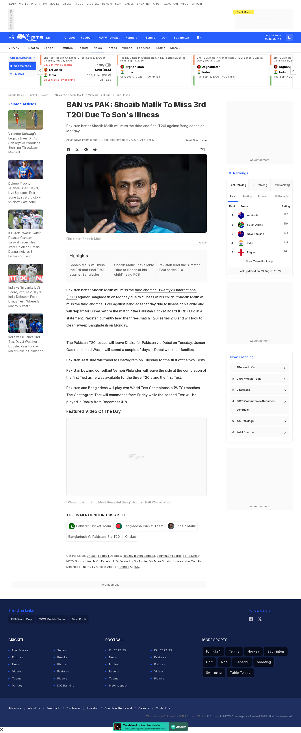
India (250, 243)
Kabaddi (242, 662)
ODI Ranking (259, 185)
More (174, 48)
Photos (112, 48)
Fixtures (67, 48)
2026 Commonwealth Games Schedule (255, 405)
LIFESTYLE (92, 3)
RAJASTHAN (170, 3)
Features (144, 48)
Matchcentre (118, 685)
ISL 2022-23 (117, 650)
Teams (160, 48)
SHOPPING (143, 3)
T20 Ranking (281, 185)
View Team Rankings (259, 261)
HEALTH (107, 3)
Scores (33, 48)
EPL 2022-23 (163, 650)
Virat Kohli (243, 390)
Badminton (181, 37)
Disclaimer (73, 708)
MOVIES (54, 3)
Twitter (143, 561)
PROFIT (35, 3)
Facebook (108, 561)
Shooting (264, 662)
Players (62, 678)
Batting (247, 196)
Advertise (14, 708)
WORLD (23, 3)
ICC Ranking (65, 685)
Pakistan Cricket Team (93, 526)
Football (86, 37)
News (98, 48)
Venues (17, 685)
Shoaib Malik (186, 526)
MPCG (184, 3)
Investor (92, 708)
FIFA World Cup (246, 367)
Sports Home (16, 94)
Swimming (214, 672)
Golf (164, 37)
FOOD (79, 3)
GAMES (129, 3)
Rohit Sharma (245, 432)
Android (124, 566)
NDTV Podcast (108, 37)
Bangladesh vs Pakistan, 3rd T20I (94, 536)
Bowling (263, 196)
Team (233, 196)
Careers (143, 708)
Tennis (150, 37)
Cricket (69, 37)
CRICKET (68, 3)
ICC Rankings (245, 421)
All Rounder (282, 196)
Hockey (253, 651)
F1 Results (190, 555)
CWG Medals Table (249, 378)
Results (83, 48)
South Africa (255, 224)
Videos (127, 48)
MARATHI (197, 3)
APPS (156, 3)
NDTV (12, 3)
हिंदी (44, 3)
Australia (252, 215)
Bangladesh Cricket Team (143, 526)
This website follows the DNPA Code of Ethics (176, 716)
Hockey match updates (139, 555)
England (252, 252)
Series (49, 48)
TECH (118, 3)
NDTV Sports (75, 561)
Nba (224, 662)
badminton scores (169, 555)
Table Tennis (240, 672)
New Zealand (255, 234)
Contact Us (163, 708)
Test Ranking (237, 185)
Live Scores (20, 650)
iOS (136, 566)
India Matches (22, 66)
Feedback (53, 708)
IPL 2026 (18, 73)
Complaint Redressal (118, 708)
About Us (34, 708)
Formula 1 (132, 37)
